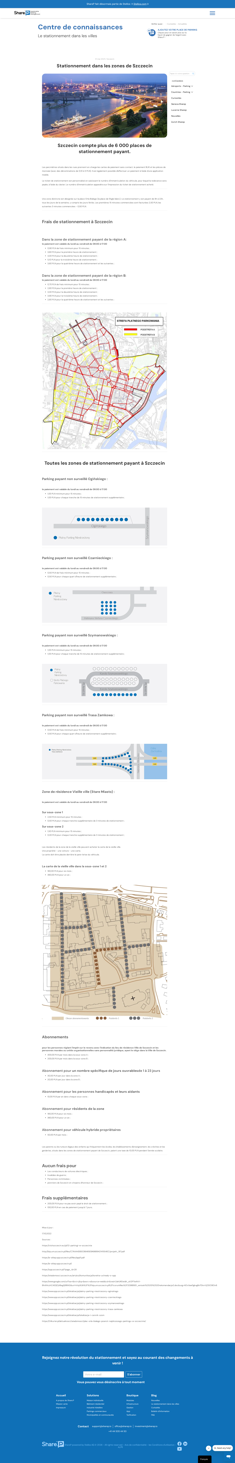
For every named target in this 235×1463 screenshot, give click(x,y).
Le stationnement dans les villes (165, 1404)
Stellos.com (140, 4)
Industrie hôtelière (95, 1407)
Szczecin (110, 59)
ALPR (120, 1447)
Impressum (61, 1407)
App (128, 1411)
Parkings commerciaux (96, 1411)
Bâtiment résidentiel (95, 1404)
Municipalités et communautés (100, 1415)
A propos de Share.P (65, 1400)
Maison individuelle (95, 1400)
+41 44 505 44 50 (117, 1431)
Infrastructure (132, 1404)
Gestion (129, 1407)
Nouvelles (155, 1400)
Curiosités (155, 1407)
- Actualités (182, 24)
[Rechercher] (193, 73)
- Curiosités (171, 24)
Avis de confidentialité (135, 1444)
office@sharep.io (123, 1426)
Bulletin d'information (160, 1411)
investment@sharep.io (146, 1426)
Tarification (131, 1415)
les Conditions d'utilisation (161, 1444)
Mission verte (62, 1404)
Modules (130, 1400)
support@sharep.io (101, 1426)
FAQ (153, 1415)
